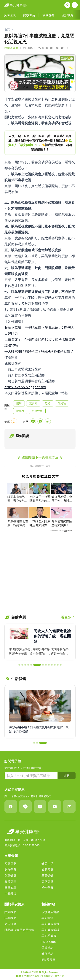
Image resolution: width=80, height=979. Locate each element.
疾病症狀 (10, 863)
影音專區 (10, 881)
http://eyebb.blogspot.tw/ (25, 387)
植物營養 (47, 887)
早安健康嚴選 (50, 924)
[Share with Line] (33, 421)
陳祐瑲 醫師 (11, 48)
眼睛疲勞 (37, 410)
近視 (47, 403)
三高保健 (47, 875)
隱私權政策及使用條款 (19, 930)
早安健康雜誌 (50, 930)
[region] (40, 143)
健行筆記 (47, 954)
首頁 (7, 29)
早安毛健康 (48, 936)
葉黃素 (33, 403)
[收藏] (14, 421)
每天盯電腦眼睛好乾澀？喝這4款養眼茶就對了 (39, 351)
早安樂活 (10, 893)
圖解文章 (10, 887)
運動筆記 (47, 948)
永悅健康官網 (50, 912)
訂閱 (67, 776)
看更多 (66, 617)
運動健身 (10, 875)
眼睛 (19, 403)
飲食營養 (10, 869)
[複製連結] (48, 421)
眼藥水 (20, 410)
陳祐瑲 (62, 403)
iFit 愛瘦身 (48, 959)
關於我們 (10, 912)
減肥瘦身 (47, 869)
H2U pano (48, 942)
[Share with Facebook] (40, 421)
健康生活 (47, 863)
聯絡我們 (10, 918)
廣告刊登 (10, 924)
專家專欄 (47, 881)
